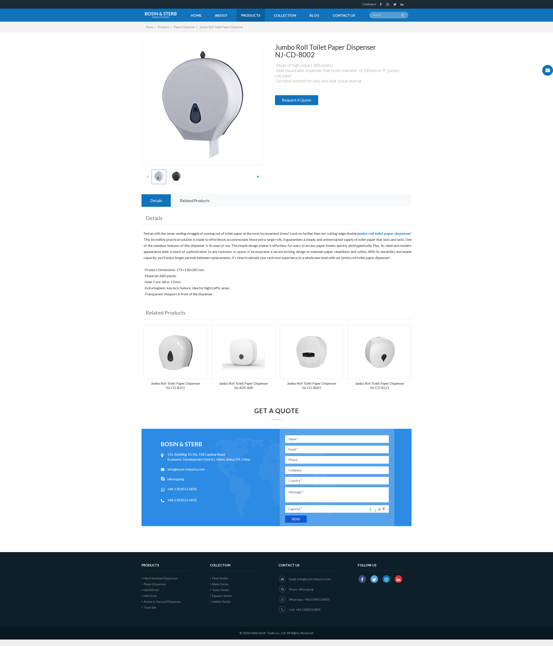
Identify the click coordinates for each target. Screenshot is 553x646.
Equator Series (222, 596)
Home (196, 15)
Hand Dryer (151, 590)
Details (156, 200)
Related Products (195, 200)
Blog (314, 15)
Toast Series (220, 590)
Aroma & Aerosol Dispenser (162, 601)
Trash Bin (150, 607)
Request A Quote (296, 100)
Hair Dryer (150, 596)
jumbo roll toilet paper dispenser (384, 233)
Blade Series (220, 584)
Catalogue (369, 4)
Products (250, 15)
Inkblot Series (221, 601)
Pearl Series (220, 578)
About (221, 15)
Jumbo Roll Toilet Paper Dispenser (221, 27)
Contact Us (344, 15)
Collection (285, 15)
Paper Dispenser (184, 27)
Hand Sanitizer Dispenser (161, 578)
